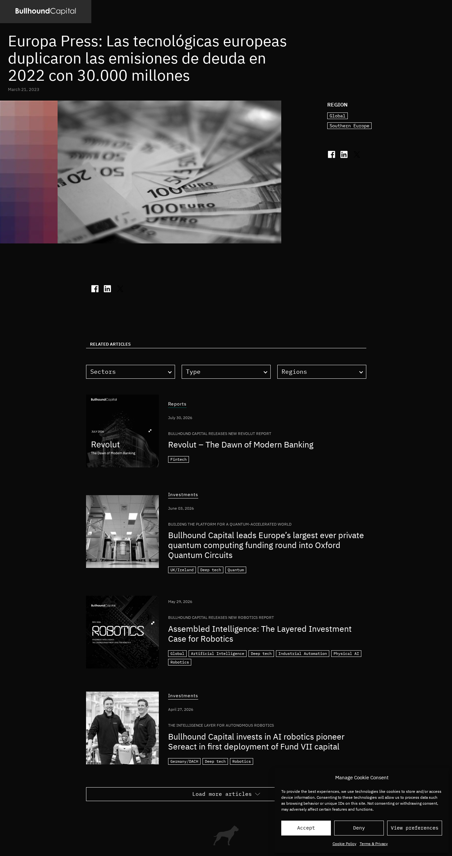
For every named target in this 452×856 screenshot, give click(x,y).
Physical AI (346, 653)
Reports (177, 404)
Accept (306, 828)
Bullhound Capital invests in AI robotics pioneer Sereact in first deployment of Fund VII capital (256, 741)
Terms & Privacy (374, 843)
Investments (183, 494)
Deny (359, 828)
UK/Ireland (182, 569)
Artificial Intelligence (217, 653)
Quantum (236, 569)
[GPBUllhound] (45, 11)
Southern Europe (349, 126)
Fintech (178, 459)
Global (337, 116)
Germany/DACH (184, 761)
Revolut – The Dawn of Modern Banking (240, 444)
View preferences (414, 828)
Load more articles (222, 794)
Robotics (179, 662)
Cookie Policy (344, 843)
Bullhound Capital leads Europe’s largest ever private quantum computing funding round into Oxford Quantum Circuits (266, 545)
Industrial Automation (302, 653)
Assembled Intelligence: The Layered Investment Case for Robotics (260, 633)
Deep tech (210, 569)
